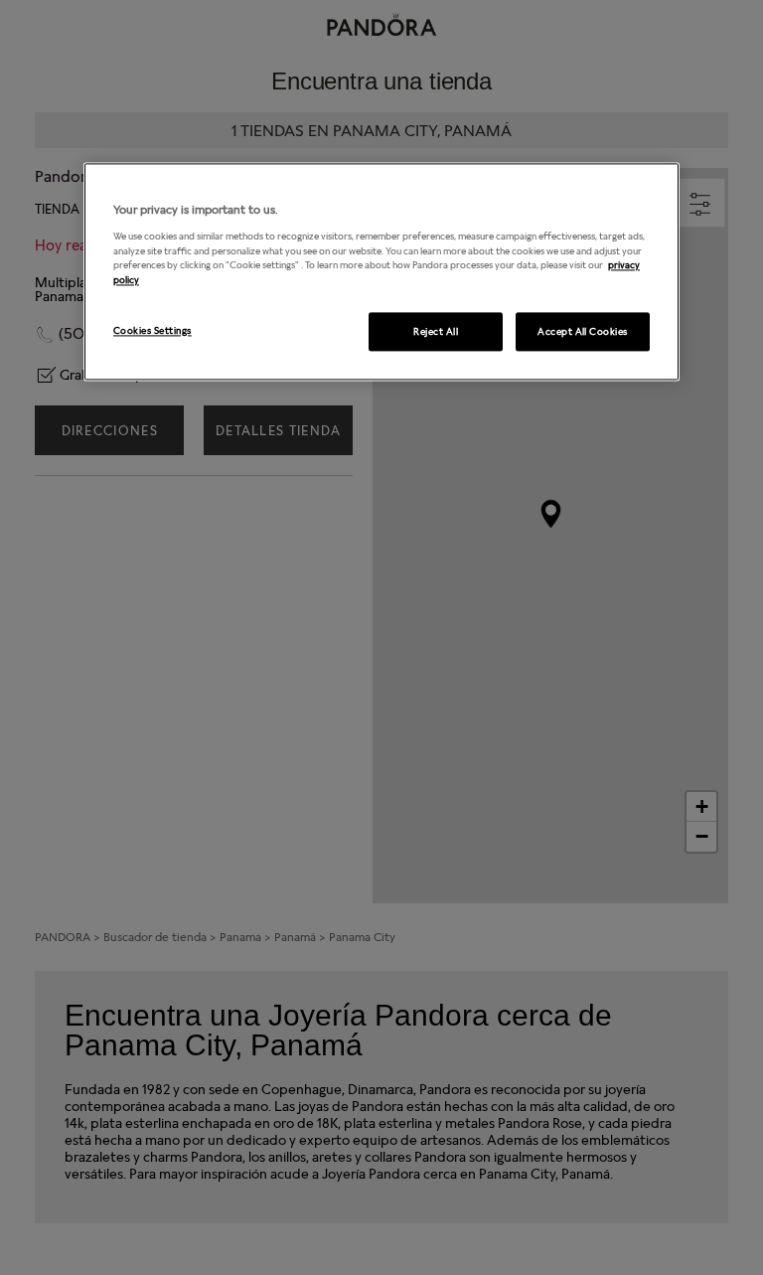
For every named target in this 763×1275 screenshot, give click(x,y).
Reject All (435, 331)
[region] (381, 272)
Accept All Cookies (582, 331)
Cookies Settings (152, 330)
